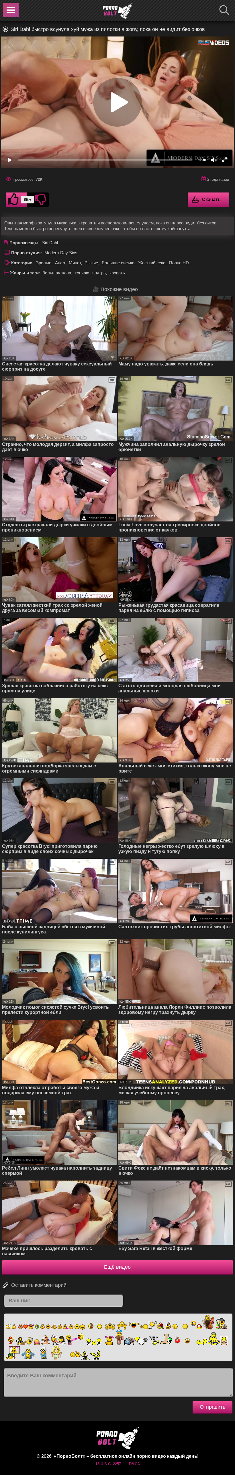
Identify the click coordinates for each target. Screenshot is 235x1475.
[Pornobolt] (117, 11)
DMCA (134, 1464)
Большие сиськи (118, 262)
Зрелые (43, 262)
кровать (117, 272)
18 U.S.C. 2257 (108, 1464)
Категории (21, 262)
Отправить (212, 1407)
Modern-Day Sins (60, 252)
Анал (60, 262)
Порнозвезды (23, 242)
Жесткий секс (151, 262)
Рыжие (91, 262)
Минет (75, 262)
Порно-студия (26, 252)
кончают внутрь (90, 272)
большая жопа (56, 272)
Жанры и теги (24, 272)
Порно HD (179, 262)
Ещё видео (117, 1267)
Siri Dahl (50, 242)
